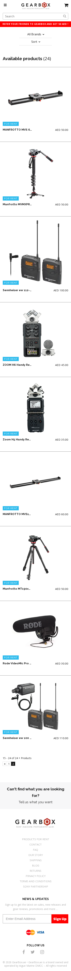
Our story (35, 855)
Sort (34, 42)
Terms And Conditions (36, 881)
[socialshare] (24, 952)
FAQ (35, 849)
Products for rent (35, 839)
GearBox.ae (19, 962)
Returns (35, 870)
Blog (35, 865)
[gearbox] (66, 5)
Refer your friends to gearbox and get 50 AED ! (35, 24)
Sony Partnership (35, 886)
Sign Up (59, 919)
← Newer (5, 764)
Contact (35, 844)
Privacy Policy (36, 876)
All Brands (34, 34)
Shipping (36, 860)
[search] (64, 16)
